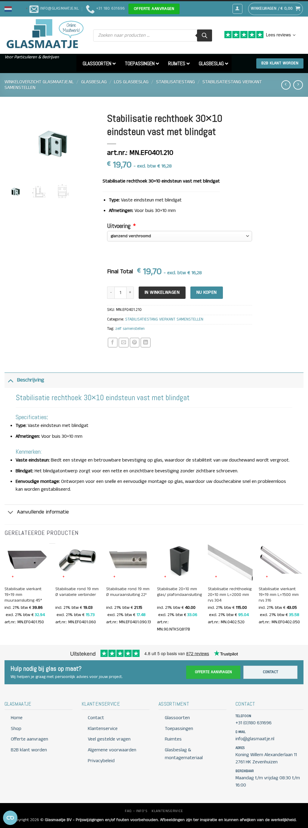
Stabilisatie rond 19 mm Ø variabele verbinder (77, 592)
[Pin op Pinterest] (135, 343)
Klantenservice (103, 728)
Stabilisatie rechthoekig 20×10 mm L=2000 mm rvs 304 (229, 594)
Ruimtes (173, 739)
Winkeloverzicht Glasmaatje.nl (39, 81)
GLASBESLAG (94, 81)
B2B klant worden (29, 750)
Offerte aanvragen (213, 672)
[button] (17, 8)
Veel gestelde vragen (109, 739)
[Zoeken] (204, 35)
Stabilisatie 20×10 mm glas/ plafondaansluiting (179, 592)
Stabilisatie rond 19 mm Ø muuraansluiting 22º (127, 592)
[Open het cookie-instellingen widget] (10, 818)
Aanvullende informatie (43, 512)
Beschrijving (30, 380)
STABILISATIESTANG (175, 81)
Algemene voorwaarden (112, 750)
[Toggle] (11, 380)
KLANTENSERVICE (167, 811)
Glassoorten (177, 717)
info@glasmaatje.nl (255, 738)
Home (17, 717)
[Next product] (286, 85)
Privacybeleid (101, 760)
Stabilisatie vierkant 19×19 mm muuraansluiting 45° (23, 594)
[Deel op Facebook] (113, 343)
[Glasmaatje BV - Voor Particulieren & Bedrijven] (44, 34)
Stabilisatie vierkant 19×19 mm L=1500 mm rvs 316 (279, 594)
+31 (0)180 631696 (254, 722)
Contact (270, 672)
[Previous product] (298, 85)
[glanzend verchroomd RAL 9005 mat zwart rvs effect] (179, 236)
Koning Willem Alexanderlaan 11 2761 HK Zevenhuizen (266, 758)
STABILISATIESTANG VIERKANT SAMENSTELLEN (164, 319)
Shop (16, 728)
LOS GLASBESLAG (131, 81)
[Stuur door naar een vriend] (123, 343)
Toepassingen (179, 728)
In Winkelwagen (162, 292)
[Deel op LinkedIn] (145, 343)
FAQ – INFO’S (136, 811)
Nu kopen (206, 292)
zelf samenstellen (130, 329)
